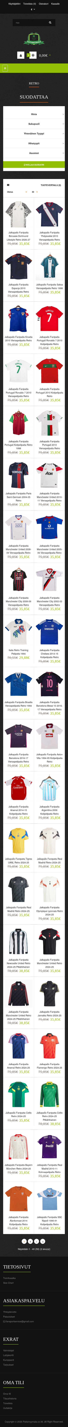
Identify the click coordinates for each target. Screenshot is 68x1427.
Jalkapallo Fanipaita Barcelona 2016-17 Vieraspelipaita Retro (18, 758)
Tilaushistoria (9, 1398)
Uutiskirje (7, 1408)
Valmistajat (8, 1350)
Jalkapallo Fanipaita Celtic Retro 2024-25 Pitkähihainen (50, 1116)
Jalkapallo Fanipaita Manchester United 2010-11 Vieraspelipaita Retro (49, 497)
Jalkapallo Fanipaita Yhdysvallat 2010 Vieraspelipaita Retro (49, 236)
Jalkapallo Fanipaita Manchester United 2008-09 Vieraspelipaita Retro (18, 549)
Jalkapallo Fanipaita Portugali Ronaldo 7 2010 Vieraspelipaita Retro (18, 392)
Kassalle (55, 3)
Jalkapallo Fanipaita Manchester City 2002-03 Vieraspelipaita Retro (49, 601)
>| (42, 1241)
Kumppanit (8, 1359)
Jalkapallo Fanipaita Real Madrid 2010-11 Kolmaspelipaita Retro (49, 1168)
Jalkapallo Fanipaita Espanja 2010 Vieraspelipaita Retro (18, 288)
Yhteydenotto (9, 1311)
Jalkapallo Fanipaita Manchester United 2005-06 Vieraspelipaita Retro (49, 549)
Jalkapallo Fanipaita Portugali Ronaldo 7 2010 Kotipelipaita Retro (49, 340)
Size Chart (8, 1282)
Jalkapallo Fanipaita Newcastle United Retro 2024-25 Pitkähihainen (18, 963)
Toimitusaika (9, 1278)
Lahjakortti (8, 1355)
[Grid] (8, 185)
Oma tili (7, 1393)
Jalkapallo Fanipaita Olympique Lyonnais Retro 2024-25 (49, 911)
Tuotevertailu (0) (51, 185)
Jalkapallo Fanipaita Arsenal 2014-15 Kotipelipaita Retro (18, 810)
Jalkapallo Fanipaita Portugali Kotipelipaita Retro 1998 (18, 445)
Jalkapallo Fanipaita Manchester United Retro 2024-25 (49, 963)
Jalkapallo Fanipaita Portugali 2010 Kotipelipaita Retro (49, 392)
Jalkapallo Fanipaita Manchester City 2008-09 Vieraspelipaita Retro (18, 601)
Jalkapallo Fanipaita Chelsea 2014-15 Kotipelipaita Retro (49, 654)
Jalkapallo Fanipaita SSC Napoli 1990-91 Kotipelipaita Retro (49, 1220)
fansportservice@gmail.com (20, 1321)
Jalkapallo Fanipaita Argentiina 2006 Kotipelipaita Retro (49, 810)
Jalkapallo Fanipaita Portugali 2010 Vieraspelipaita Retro (49, 445)
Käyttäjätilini (14, 3)
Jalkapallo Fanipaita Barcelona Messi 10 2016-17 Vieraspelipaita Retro (49, 706)
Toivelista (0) (29, 3)
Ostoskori (43, 3)
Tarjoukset (8, 1364)
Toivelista (7, 1403)
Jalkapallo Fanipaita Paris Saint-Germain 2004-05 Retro (18, 497)
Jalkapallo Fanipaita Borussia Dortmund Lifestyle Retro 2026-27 (18, 236)
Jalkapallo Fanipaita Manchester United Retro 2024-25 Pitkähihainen (18, 1015)
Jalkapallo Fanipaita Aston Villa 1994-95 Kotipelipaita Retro (49, 758)
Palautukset (9, 1316)
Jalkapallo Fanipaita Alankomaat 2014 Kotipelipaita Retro (18, 1220)
